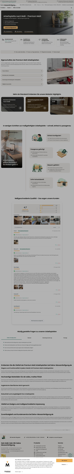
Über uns (39, 4)
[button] (3, 8)
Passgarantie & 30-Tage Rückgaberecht (9, 2)
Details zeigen (18, 471)
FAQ (43, 4)
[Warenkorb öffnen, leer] (71, 8)
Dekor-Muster (8, 40)
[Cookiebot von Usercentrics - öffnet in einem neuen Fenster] (7, 472)
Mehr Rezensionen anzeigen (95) (37, 320)
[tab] (11, 338)
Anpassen (64, 464)
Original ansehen (24, 234)
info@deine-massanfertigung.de (67, 4)
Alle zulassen (64, 460)
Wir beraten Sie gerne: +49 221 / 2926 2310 (53, 4)
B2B (35, 4)
